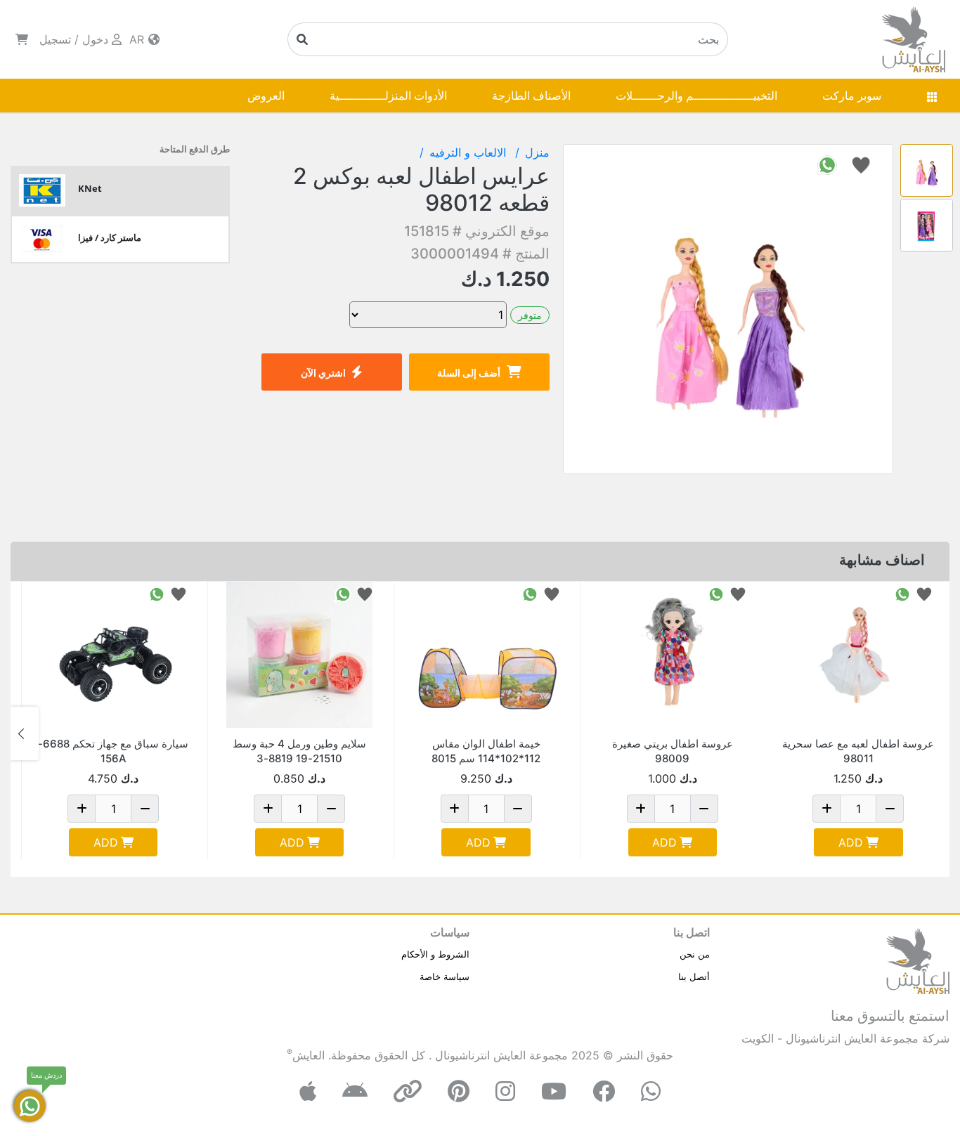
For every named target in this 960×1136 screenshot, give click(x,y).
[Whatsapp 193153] (343, 593)
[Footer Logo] (917, 959)
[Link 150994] (113, 655)
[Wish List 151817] (924, 593)
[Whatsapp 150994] (156, 593)
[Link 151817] (858, 655)
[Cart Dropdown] (21, 39)
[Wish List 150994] (178, 593)
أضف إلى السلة (468, 373)
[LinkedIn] (408, 1091)
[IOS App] (307, 1091)
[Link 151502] (672, 655)
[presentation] (935, 733)
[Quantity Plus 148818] (455, 809)
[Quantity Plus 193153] (268, 809)
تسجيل (55, 39)
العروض (266, 96)
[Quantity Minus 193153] (331, 809)
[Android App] (355, 1091)
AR (138, 39)
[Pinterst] (458, 1091)
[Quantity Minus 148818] (518, 809)
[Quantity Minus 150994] (145, 809)
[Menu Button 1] (932, 95)
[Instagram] (505, 1091)
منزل (537, 152)
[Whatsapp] (651, 1091)
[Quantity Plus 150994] (81, 809)
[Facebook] (603, 1091)
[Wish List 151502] (738, 593)
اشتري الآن (323, 373)
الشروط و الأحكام (435, 954)
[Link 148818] (486, 655)
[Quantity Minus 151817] (890, 809)
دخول (95, 39)
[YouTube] (553, 1091)
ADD (850, 842)
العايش (308, 1055)
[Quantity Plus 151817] (826, 809)
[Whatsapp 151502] (716, 593)
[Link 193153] (299, 655)
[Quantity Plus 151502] (641, 809)
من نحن (695, 954)
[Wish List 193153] (364, 593)
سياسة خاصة (444, 976)
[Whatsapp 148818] (529, 593)
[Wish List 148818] (551, 593)
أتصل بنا (694, 976)
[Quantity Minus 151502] (704, 809)
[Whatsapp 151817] (902, 593)
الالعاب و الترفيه (469, 152)
